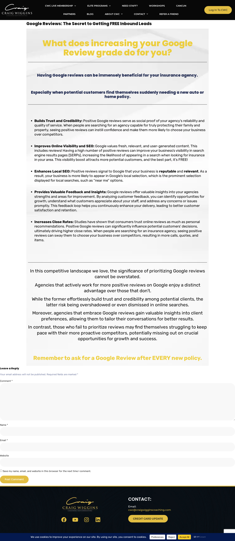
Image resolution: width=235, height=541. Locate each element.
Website (4, 455)
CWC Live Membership (59, 5)
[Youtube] (75, 519)
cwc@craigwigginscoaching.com (149, 509)
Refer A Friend (169, 14)
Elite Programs (97, 5)
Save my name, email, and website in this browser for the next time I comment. (47, 471)
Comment (6, 381)
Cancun (181, 5)
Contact (139, 14)
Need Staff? (130, 5)
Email (4, 440)
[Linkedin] (98, 519)
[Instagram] (86, 519)
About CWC (112, 14)
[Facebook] (64, 519)
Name (4, 424)
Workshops (157, 5)
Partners (69, 14)
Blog (90, 14)
